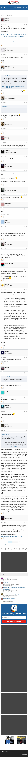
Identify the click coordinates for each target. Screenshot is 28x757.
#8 (26, 170)
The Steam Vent (6, 580)
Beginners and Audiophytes (8, 585)
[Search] (26, 7)
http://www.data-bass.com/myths (9, 41)
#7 (26, 156)
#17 (26, 397)
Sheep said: (4, 106)
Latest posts (4, 574)
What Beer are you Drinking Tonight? (11, 594)
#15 (26, 357)
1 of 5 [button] (10, 541)
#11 (26, 226)
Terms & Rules (24, 754)
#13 (26, 269)
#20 (26, 522)
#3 (26, 72)
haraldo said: (5, 434)
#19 (26, 430)
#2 (26, 54)
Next (15, 541)
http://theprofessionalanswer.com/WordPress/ (12, 536)
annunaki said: (5, 75)
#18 (26, 411)
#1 (26, 24)
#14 (26, 289)
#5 (26, 128)
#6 (26, 142)
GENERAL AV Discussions (8, 601)
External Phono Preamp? (9, 598)
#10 (26, 209)
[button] (1, 7)
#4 (26, 102)
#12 (26, 248)
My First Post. (6, 582)
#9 (26, 194)
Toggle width (5, 751)
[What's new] (23, 7)
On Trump (5, 578)
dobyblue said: (5, 376)
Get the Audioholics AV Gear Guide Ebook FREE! (14, 614)
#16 (26, 373)
